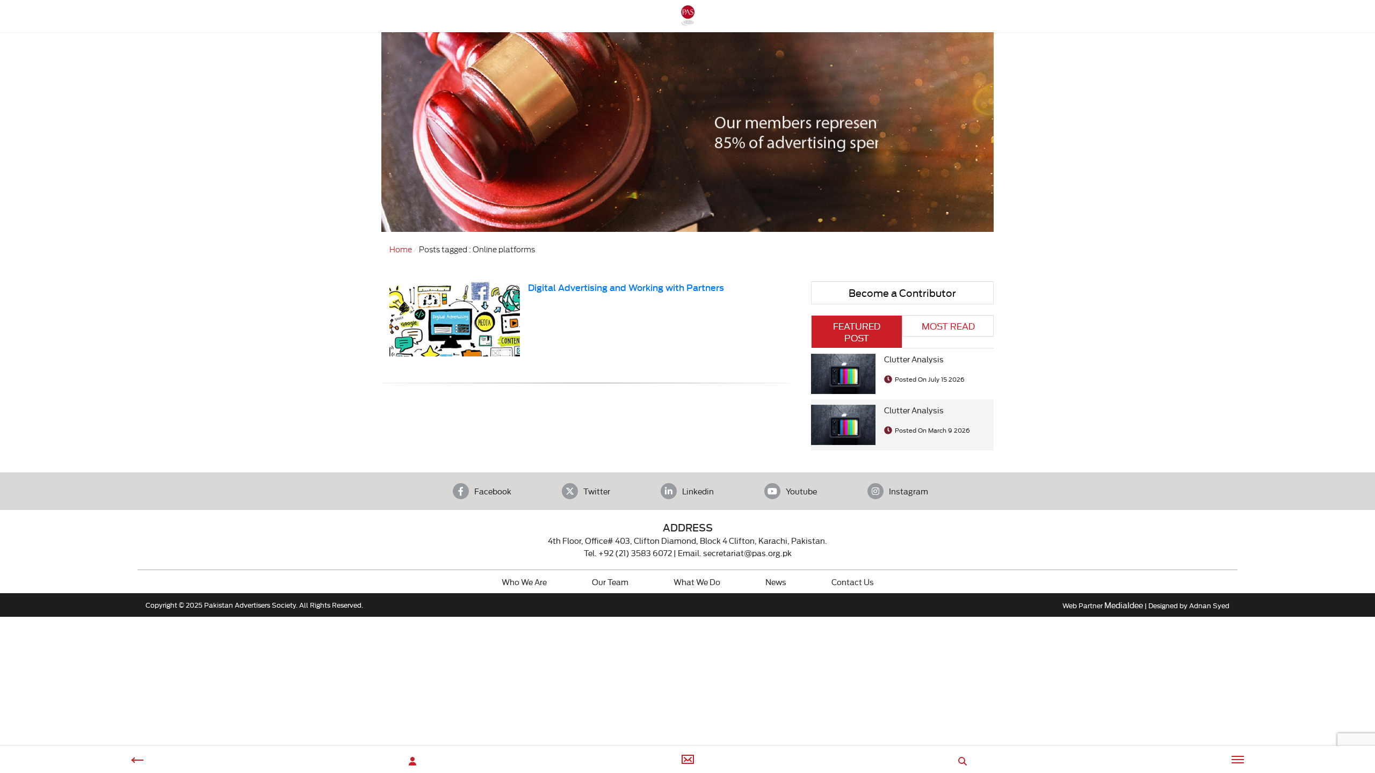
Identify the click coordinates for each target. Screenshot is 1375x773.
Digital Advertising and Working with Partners (626, 287)
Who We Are (524, 581)
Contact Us (852, 581)
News (775, 581)
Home (400, 248)
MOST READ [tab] (948, 325)
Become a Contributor (902, 292)
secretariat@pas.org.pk (747, 552)
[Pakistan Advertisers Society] (687, 20)
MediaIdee (1123, 604)
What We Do (697, 581)
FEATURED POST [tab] (856, 331)
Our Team (610, 581)
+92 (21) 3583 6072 (635, 552)
